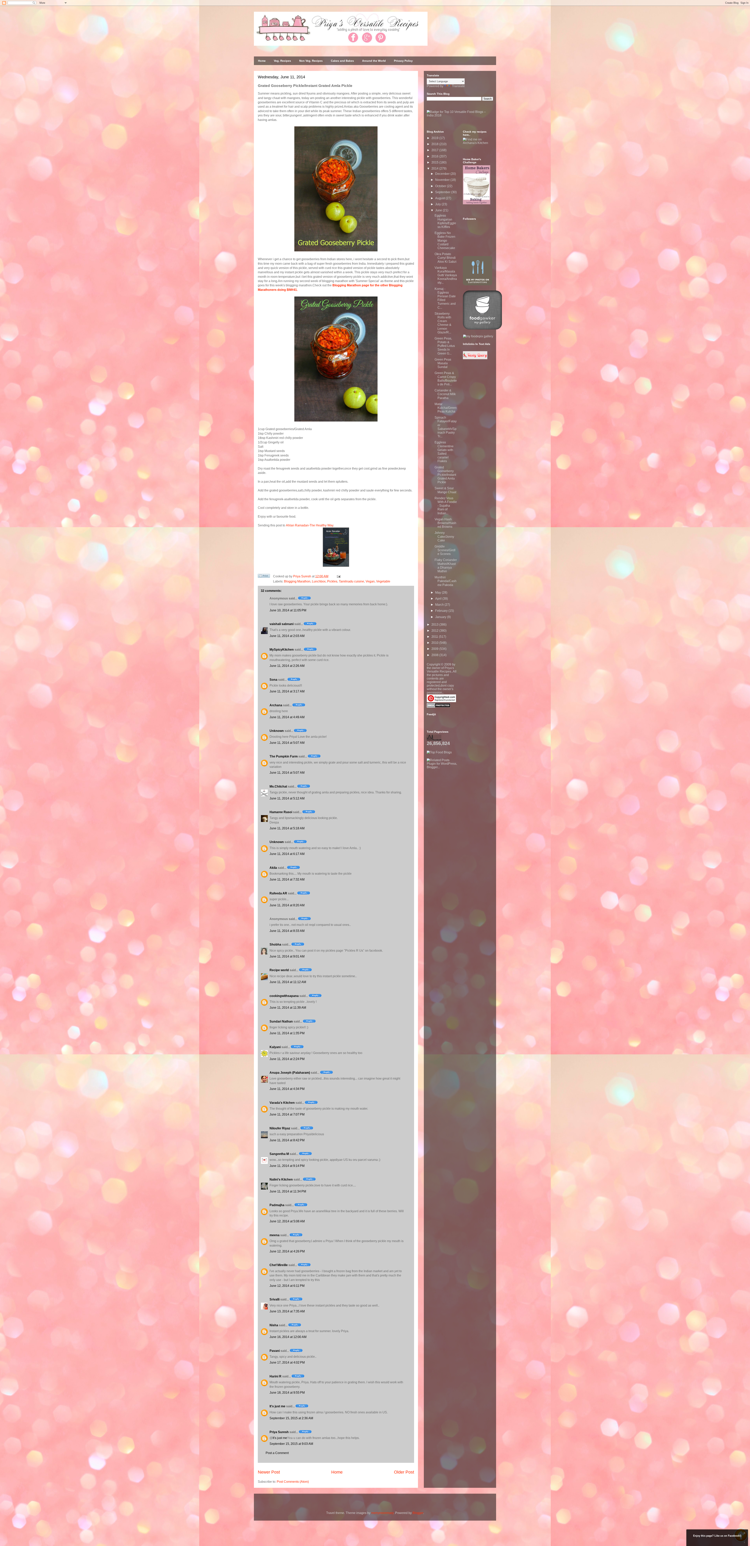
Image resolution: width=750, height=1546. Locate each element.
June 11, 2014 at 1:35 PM (287, 1033)
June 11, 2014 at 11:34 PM (288, 1191)
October (441, 186)
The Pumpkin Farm (284, 756)
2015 (435, 162)
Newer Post (269, 1472)
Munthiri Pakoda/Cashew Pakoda (445, 581)
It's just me (277, 1406)
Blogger (417, 1513)
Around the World (374, 60)
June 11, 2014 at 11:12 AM (288, 982)
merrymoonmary (382, 1513)
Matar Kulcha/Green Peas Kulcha (446, 407)
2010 (435, 642)
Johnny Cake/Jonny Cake (444, 536)
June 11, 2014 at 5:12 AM (287, 798)
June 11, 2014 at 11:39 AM (288, 1007)
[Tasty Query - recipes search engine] (475, 358)
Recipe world (279, 970)
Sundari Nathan (281, 1021)
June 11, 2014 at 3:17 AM (287, 691)
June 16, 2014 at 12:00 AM (288, 1337)
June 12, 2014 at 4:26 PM (287, 1251)
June (439, 210)
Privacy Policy (403, 60)
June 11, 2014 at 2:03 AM (287, 636)
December (442, 173)
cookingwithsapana (284, 996)
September (443, 192)
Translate (458, 86)
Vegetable (383, 581)
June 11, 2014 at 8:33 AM (287, 930)
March (440, 604)
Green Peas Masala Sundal (443, 363)
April (438, 598)
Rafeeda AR (278, 893)
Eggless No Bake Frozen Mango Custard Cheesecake (445, 240)
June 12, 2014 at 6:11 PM (287, 1285)
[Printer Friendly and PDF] (264, 576)
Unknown (277, 730)
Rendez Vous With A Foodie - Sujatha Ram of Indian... (446, 506)
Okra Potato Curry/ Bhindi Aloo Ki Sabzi (445, 257)
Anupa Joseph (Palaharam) (290, 1072)
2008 (435, 655)
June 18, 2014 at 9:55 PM (287, 1392)
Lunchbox (319, 581)
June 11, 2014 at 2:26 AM (287, 665)
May (438, 592)
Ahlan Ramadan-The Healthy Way (309, 525)
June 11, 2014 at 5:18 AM (287, 828)
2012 (435, 630)
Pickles (332, 581)
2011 (435, 636)
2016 (435, 156)
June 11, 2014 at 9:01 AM (287, 956)
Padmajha (277, 1205)
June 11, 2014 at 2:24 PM (287, 1059)
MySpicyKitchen (282, 649)
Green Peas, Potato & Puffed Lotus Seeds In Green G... (445, 346)
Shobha (275, 944)
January (441, 617)
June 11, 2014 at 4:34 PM (287, 1089)
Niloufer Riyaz (280, 1128)
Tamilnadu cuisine (351, 581)
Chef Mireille (279, 1265)
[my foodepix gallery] (478, 336)
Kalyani (275, 1047)
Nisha (274, 1325)
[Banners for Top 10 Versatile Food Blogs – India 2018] (460, 115)
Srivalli (274, 1299)
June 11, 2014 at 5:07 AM (287, 742)
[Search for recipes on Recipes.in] (439, 752)
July (438, 204)
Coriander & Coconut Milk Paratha (445, 394)
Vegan (370, 581)
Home (262, 60)
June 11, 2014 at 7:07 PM (287, 1114)
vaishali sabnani (282, 624)
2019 (435, 138)
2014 (435, 168)
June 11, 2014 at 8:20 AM (287, 905)
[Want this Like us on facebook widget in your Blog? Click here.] (744, 1542)
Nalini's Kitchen (281, 1179)
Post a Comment (277, 1453)
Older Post (404, 1472)
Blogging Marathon (297, 581)
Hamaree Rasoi (281, 812)
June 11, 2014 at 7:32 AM (287, 879)
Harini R (275, 1376)
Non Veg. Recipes (311, 60)
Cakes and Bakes (342, 60)
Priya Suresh (279, 1432)
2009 (435, 648)
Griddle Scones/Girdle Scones (445, 550)
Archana (276, 705)
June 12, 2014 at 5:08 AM (287, 1221)
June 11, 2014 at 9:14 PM (287, 1165)
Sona (273, 679)
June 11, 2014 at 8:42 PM (287, 1140)
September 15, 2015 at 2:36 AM (291, 1418)
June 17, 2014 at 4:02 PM (287, 1362)
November (442, 179)
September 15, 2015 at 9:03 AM (291, 1443)
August (440, 198)
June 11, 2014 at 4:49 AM (287, 717)
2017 (435, 150)
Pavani (275, 1350)
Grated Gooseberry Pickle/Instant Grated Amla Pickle (445, 475)
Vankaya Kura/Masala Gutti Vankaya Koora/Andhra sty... (446, 275)
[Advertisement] (456, 793)
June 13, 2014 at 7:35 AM (287, 1311)
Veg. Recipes (282, 60)
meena (274, 1235)
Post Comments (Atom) (293, 1481)
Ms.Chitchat (278, 786)
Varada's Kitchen (282, 1102)
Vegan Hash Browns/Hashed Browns (445, 523)
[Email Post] (337, 576)
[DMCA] (438, 706)
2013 (435, 624)
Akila (273, 867)
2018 (435, 144)
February (441, 610)
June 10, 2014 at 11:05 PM (288, 610)
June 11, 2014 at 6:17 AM (287, 854)
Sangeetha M (279, 1154)
